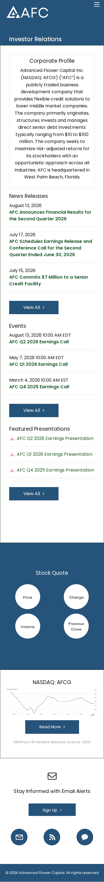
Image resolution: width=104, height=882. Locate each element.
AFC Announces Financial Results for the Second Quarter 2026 (50, 215)
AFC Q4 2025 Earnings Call (39, 387)
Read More (50, 727)
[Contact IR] (85, 837)
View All (31, 307)
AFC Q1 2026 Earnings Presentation (54, 454)
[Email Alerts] (19, 837)
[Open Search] (97, 4)
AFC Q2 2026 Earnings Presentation (55, 438)
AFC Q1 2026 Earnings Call (38, 364)
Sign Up (50, 810)
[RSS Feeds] (52, 837)
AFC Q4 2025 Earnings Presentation (55, 470)
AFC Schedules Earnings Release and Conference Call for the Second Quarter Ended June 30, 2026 (50, 248)
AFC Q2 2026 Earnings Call (39, 342)
